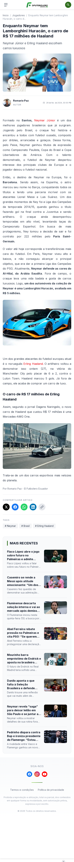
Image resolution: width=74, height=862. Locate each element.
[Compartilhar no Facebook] (15, 507)
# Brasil (25, 525)
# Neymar (10, 525)
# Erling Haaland (44, 525)
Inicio (6, 15)
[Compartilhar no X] (6, 507)
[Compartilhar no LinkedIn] (33, 507)
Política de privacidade (51, 789)
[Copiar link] (42, 507)
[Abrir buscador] (68, 5)
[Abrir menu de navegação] (6, 5)
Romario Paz (21, 100)
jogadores (18, 15)
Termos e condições (22, 789)
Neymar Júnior (44, 120)
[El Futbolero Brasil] (37, 5)
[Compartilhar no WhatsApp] (24, 507)
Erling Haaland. (33, 363)
